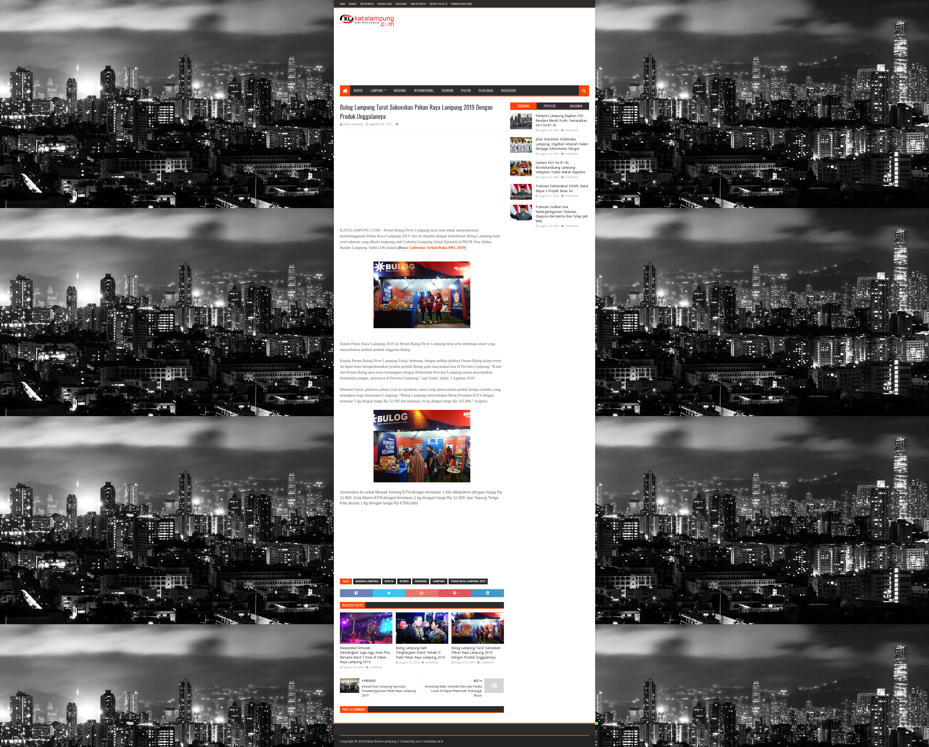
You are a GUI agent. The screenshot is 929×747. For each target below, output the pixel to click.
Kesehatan (508, 90)
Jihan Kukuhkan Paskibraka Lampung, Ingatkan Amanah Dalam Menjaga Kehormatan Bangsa (562, 144)
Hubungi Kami (384, 4)
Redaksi (353, 4)
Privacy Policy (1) (438, 4)
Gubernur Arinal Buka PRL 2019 (437, 248)
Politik (466, 90)
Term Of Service (418, 4)
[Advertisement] (501, 46)
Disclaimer (401, 4)
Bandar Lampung (367, 581)
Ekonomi (447, 90)
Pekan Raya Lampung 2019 (468, 581)
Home (342, 4)
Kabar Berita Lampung (381, 741)
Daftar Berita (367, 4)
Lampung (376, 90)
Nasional (400, 90)
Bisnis (404, 581)
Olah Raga (486, 90)
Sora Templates (426, 741)
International (424, 90)
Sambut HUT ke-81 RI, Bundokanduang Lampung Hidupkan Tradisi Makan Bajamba (560, 167)
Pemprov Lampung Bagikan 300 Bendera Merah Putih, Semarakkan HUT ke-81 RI (561, 120)
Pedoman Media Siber (461, 4)
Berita (358, 90)
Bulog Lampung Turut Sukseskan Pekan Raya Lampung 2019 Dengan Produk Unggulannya (476, 652)
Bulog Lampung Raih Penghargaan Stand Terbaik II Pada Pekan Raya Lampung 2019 (420, 652)
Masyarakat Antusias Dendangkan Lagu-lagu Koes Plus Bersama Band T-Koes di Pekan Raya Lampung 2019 (365, 655)
